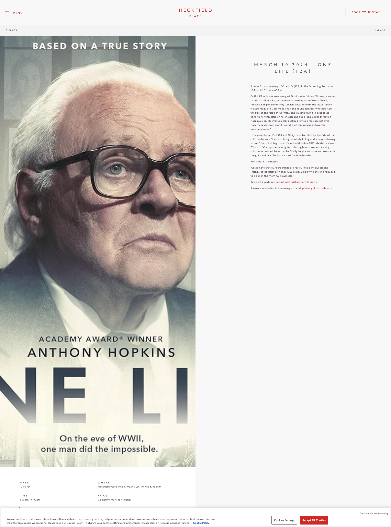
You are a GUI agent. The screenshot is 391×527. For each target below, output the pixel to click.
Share (380, 30)
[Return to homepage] (195, 12)
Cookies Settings (284, 520)
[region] (195, 517)
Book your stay (365, 12)
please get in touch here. (317, 188)
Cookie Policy (201, 522)
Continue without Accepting (374, 513)
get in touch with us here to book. (297, 181)
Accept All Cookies (314, 520)
